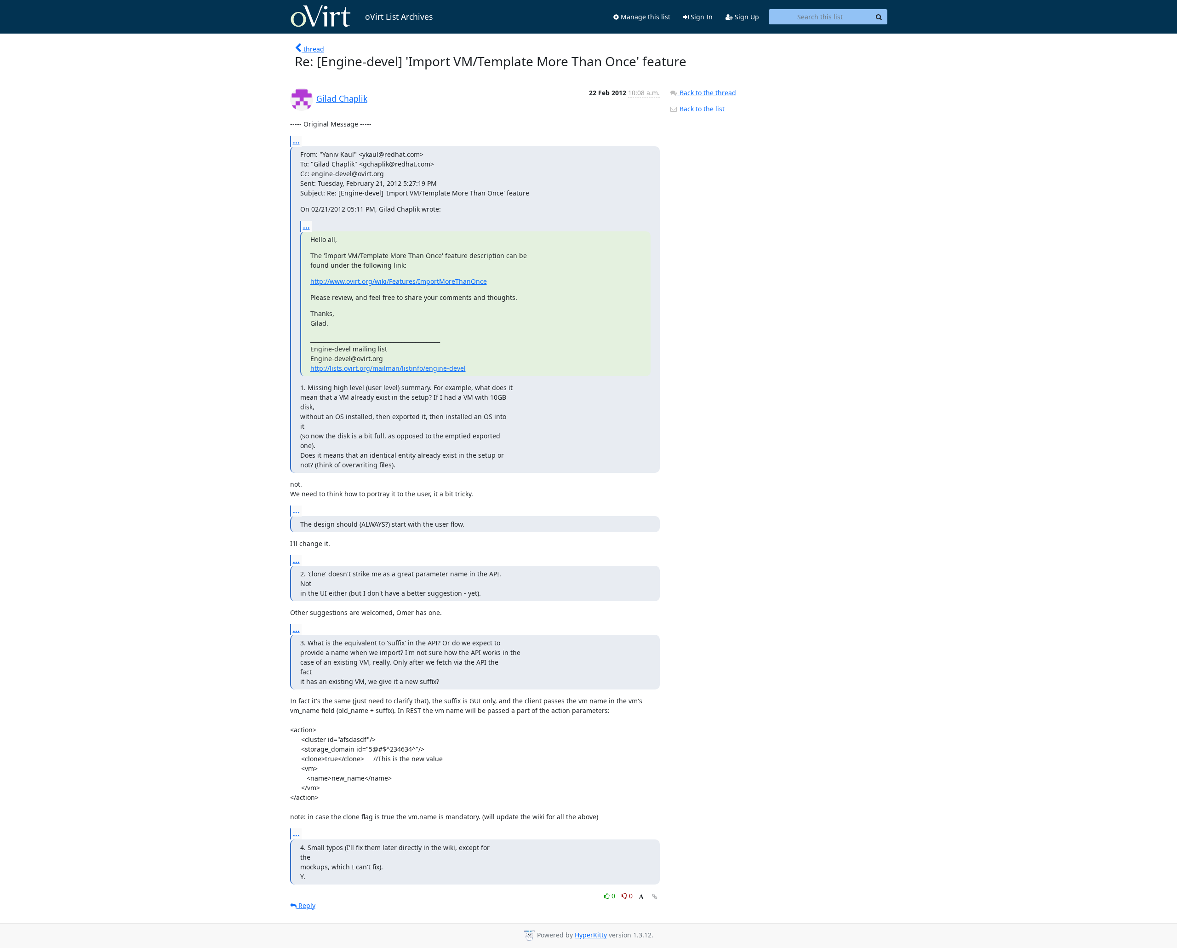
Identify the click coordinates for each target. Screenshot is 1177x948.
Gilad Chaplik (341, 98)
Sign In (701, 16)
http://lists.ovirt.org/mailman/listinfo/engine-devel (388, 368)
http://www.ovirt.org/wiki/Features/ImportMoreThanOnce (398, 281)
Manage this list (644, 16)
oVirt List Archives (399, 16)
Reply (306, 905)
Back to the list (701, 108)
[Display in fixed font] (641, 897)
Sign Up (746, 16)
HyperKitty (591, 935)
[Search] (879, 17)
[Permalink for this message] (655, 897)
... (296, 141)
